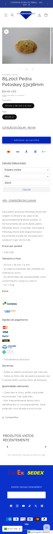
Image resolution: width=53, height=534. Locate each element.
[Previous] (7, 447)
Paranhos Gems (30, 530)
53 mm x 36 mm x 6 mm (18, 105)
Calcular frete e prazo (14, 162)
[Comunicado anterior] (5, 4)
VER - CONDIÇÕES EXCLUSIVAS (19, 200)
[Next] (46, 447)
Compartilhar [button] (11, 417)
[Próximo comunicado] (47, 4)
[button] (6, 15)
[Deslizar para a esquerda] (20, 69)
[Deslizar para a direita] (33, 69)
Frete (4, 95)
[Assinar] (42, 495)
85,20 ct (9, 117)
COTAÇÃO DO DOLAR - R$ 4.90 (19, 127)
